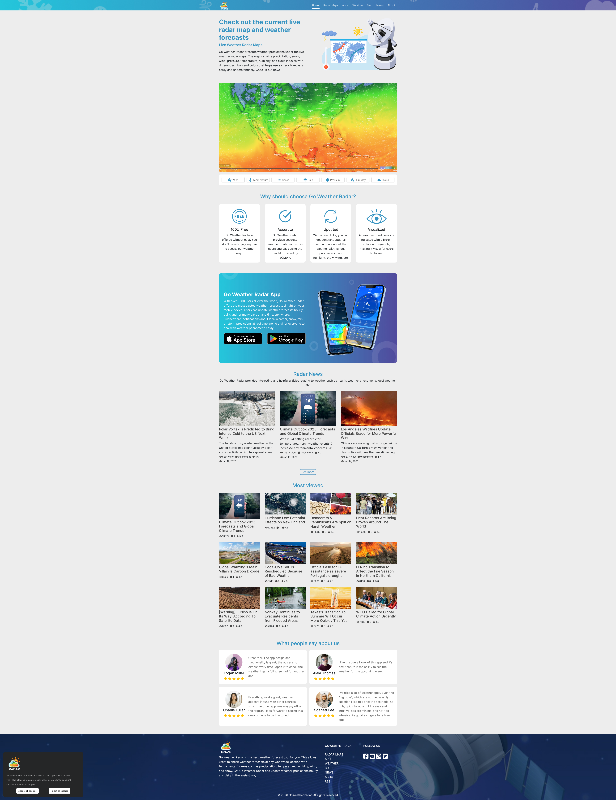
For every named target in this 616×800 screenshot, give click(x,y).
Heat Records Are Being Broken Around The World (376, 522)
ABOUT (330, 777)
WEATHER (332, 763)
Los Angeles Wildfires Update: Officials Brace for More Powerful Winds (369, 433)
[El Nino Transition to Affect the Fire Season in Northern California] (376, 552)
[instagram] (378, 756)
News (380, 5)
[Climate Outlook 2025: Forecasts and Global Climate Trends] (308, 408)
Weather (357, 5)
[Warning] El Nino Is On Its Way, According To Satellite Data (238, 616)
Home (316, 5)
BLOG (329, 768)
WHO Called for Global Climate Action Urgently (376, 614)
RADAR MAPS (334, 754)
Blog (369, 5)
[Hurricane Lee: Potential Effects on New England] (285, 503)
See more (308, 472)
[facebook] (365, 756)
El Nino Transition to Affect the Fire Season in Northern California (375, 571)
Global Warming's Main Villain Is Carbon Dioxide (239, 569)
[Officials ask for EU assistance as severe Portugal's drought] (330, 552)
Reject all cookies (59, 791)
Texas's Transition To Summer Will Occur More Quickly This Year (329, 616)
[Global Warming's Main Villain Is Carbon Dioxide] (239, 552)
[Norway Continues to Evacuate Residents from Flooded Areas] (285, 597)
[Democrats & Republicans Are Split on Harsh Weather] (330, 503)
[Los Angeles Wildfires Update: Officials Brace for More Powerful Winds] (369, 408)
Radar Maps (330, 5)
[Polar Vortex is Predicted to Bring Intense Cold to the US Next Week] (247, 408)
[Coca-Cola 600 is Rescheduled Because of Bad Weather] (285, 552)
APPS (328, 759)
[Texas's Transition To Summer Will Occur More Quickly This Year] (330, 597)
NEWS (329, 772)
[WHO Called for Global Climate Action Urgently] (376, 597)
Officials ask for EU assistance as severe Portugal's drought (328, 571)
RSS (327, 781)
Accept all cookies (27, 791)
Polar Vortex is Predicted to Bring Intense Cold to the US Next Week (246, 433)
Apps (345, 5)
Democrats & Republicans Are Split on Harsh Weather (330, 522)
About (391, 5)
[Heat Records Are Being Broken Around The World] (376, 503)
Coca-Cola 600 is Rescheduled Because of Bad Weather (283, 571)
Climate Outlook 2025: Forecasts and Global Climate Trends (307, 431)
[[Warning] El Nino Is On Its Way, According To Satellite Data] (239, 597)
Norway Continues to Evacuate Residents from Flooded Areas (282, 616)
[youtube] (372, 756)
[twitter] (385, 756)
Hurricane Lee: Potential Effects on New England (285, 520)
